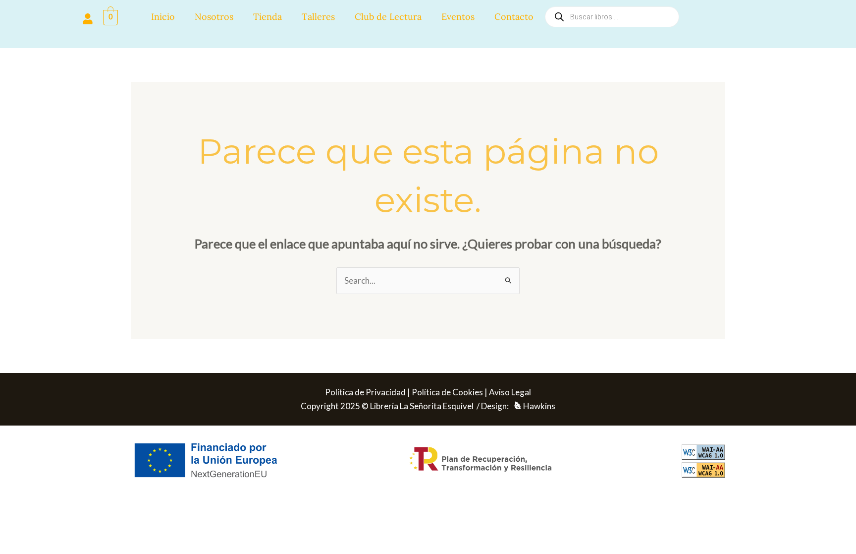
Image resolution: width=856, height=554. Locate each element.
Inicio (163, 16)
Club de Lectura (388, 16)
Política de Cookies (447, 392)
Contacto (514, 16)
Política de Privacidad (365, 392)
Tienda (267, 16)
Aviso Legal (510, 392)
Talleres (318, 16)
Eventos (458, 16)
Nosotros (214, 16)
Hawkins (539, 406)
